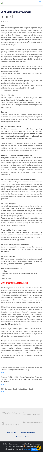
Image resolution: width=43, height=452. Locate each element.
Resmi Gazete (11, 433)
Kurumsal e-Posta (22, 437)
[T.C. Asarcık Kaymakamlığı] (10, 3)
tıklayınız (27, 449)
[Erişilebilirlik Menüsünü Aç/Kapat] (38, 447)
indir (2, 372)
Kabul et (34, 449)
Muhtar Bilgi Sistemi (28, 433)
